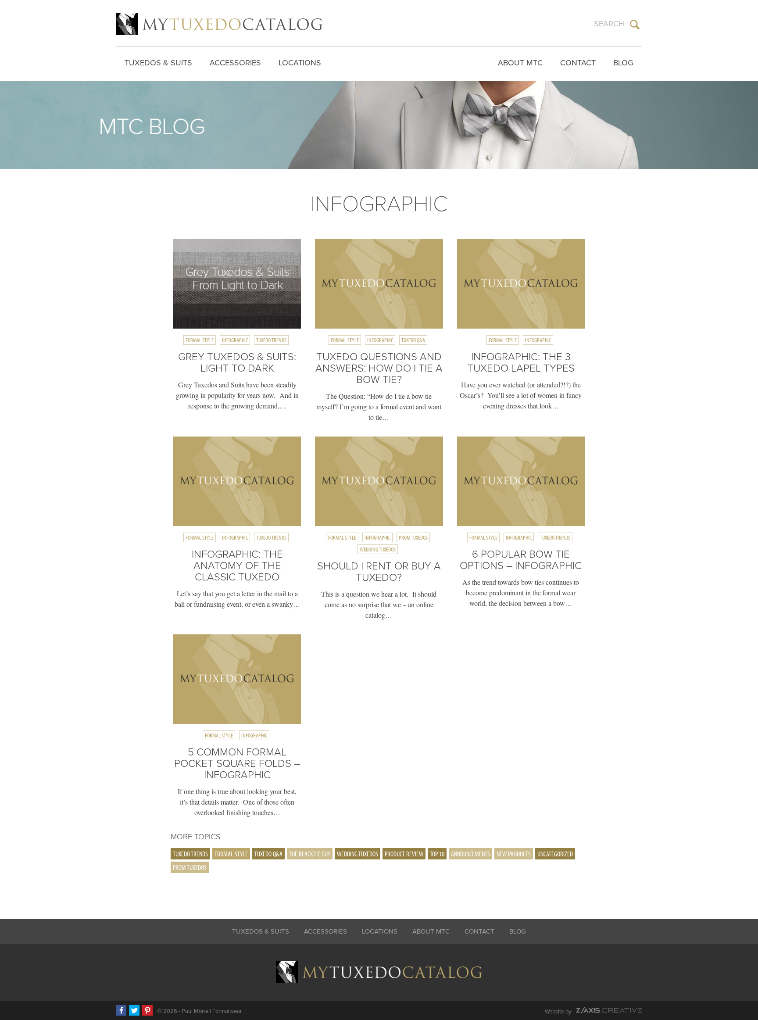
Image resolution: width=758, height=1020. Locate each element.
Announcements (470, 853)
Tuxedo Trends (271, 340)
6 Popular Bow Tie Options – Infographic (521, 560)
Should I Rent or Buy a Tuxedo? (379, 572)
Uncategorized (555, 853)
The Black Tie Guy (309, 853)
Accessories (235, 63)
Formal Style (200, 340)
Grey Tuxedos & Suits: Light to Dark (237, 363)
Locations (300, 63)
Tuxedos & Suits (158, 63)
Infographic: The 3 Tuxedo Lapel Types (521, 363)
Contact (578, 63)
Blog (623, 63)
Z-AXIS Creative (609, 1010)
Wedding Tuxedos (378, 549)
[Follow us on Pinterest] (147, 1010)
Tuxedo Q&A (413, 340)
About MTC (520, 63)
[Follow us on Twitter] (134, 1010)
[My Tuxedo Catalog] (219, 24)
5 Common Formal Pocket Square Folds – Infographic (237, 763)
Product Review (404, 853)
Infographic (235, 340)
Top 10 (437, 853)
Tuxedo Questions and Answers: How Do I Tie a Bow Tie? (379, 368)
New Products (514, 853)
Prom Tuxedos (413, 537)
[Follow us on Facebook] (121, 1010)
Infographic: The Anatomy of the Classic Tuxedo (237, 565)
